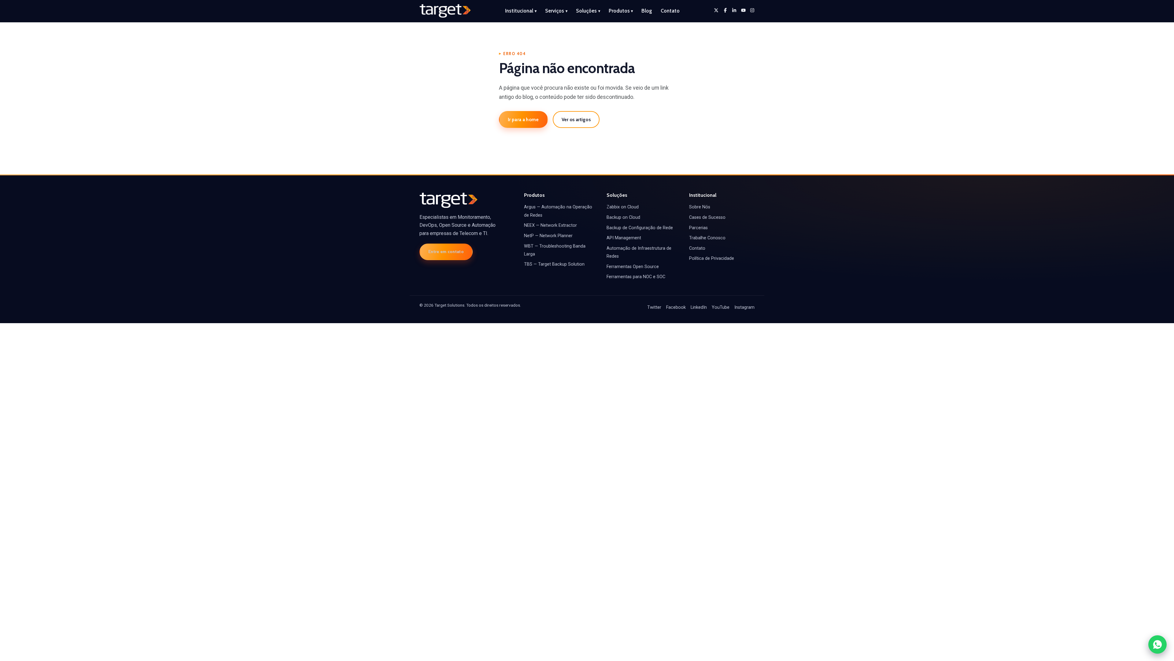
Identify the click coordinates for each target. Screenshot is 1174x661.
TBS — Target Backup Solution (554, 264)
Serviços (556, 11)
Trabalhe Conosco (707, 238)
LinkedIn (699, 307)
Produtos (621, 11)
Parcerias (698, 227)
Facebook (676, 307)
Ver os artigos (576, 119)
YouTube (720, 307)
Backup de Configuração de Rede (640, 227)
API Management (624, 238)
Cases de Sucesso (707, 217)
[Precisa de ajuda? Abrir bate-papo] (1157, 644)
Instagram (744, 307)
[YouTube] (743, 10)
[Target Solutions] (445, 11)
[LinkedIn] (734, 10)
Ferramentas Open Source (633, 266)
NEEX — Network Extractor (550, 225)
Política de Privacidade (711, 258)
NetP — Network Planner (548, 235)
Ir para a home (523, 119)
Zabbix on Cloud (623, 207)
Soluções (588, 11)
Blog (646, 11)
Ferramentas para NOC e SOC (636, 276)
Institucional (521, 11)
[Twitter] (716, 10)
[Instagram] (752, 10)
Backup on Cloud (623, 217)
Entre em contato (446, 251)
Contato (670, 11)
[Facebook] (725, 10)
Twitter (654, 307)
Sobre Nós (699, 207)
